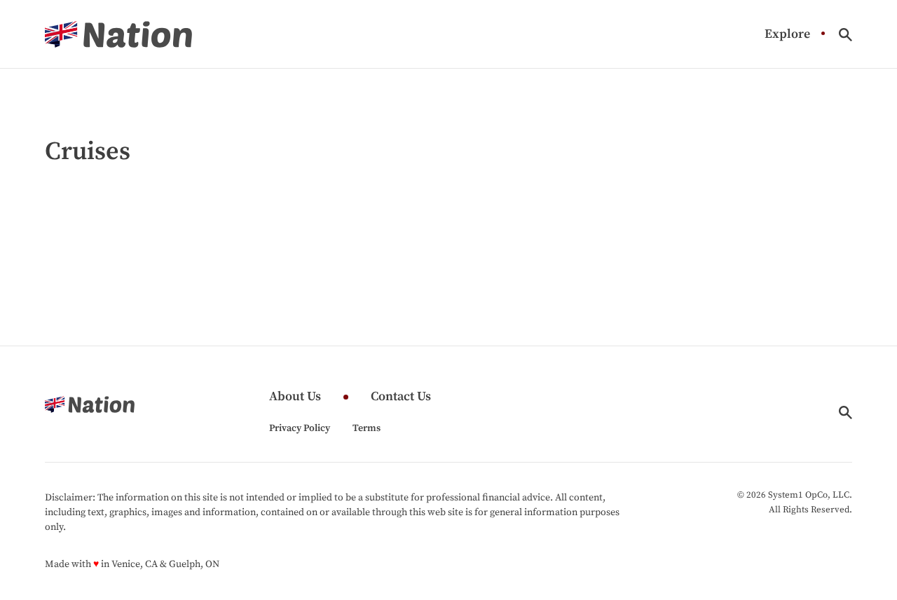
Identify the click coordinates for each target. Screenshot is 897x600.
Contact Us (401, 397)
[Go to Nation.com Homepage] (118, 34)
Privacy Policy (299, 428)
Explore (787, 34)
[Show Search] (845, 34)
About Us (295, 397)
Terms (366, 428)
